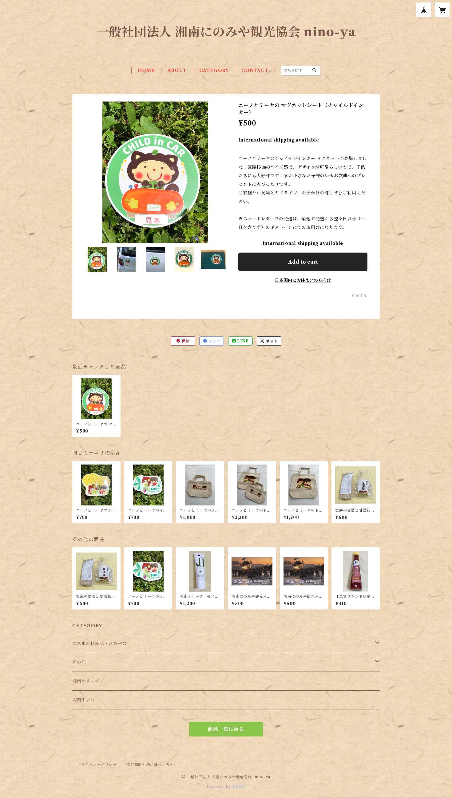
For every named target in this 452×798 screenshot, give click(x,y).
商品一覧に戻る (226, 729)
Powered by (219, 786)
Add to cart (303, 262)
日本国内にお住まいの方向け (303, 280)
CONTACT (254, 70)
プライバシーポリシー (97, 764)
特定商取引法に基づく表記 (150, 764)
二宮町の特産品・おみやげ (99, 643)
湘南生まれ (83, 700)
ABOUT (177, 70)
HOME (146, 70)
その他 (79, 662)
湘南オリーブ (85, 681)
